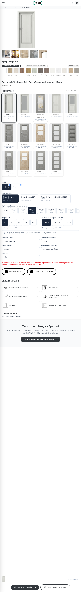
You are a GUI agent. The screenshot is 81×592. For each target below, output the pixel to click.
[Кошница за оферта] (72, 3)
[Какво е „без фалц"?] (21, 185)
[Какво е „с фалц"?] (9, 185)
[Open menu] (3, 3)
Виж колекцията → (71, 91)
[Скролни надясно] (78, 211)
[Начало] (2, 8)
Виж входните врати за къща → (40, 339)
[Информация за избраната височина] (60, 228)
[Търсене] (77, 3)
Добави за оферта (26, 587)
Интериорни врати (12, 8)
